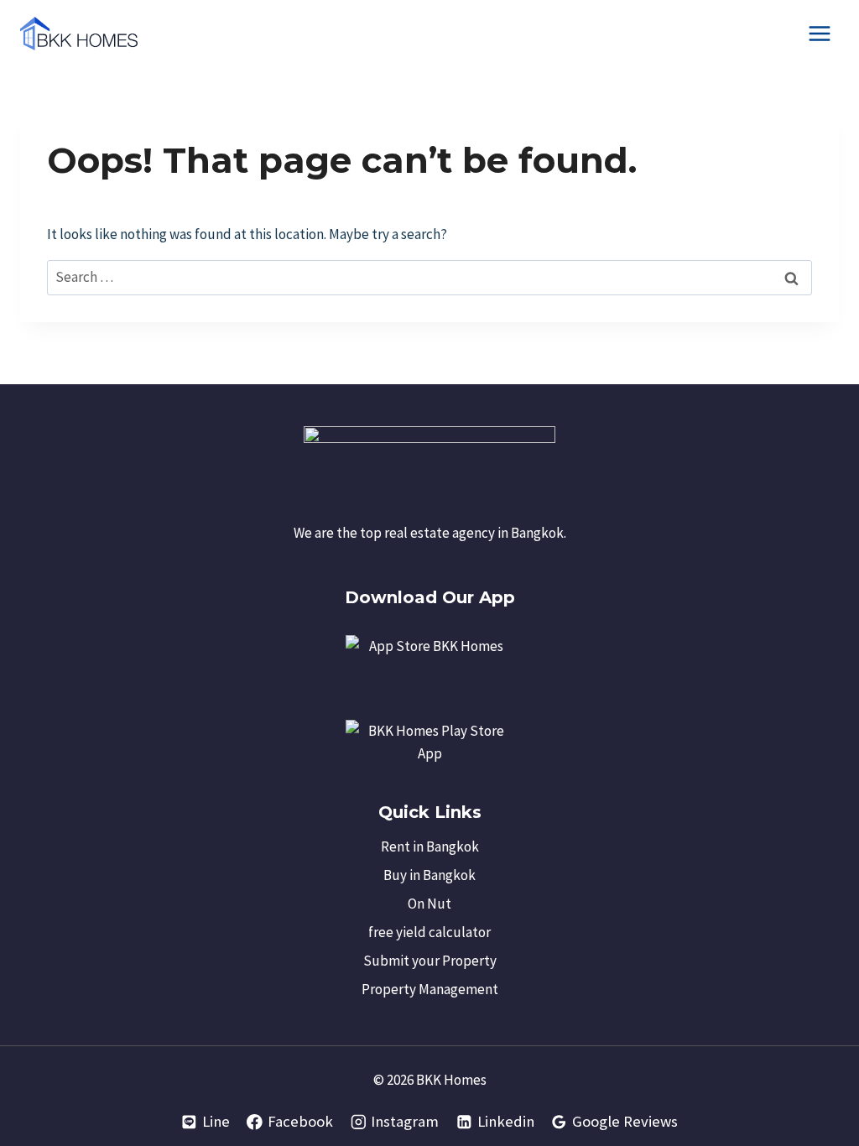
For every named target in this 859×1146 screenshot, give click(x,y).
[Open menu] (819, 33)
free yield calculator (429, 932)
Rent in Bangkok (430, 846)
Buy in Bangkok (429, 875)
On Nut (429, 903)
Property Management (430, 989)
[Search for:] (429, 277)
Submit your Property (430, 960)
